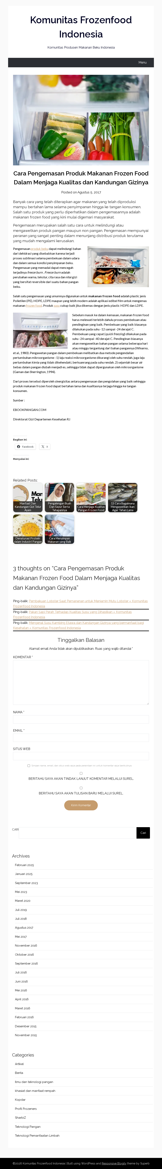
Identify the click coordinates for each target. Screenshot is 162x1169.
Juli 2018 (21, 919)
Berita (19, 1073)
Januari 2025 (23, 874)
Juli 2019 (21, 910)
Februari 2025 (24, 865)
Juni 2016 (21, 981)
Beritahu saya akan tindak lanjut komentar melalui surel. (81, 779)
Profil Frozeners (26, 1109)
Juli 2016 (21, 972)
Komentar (23, 657)
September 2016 (26, 963)
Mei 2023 (21, 892)
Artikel (19, 1064)
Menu (142, 62)
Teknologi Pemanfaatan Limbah (37, 1135)
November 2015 (26, 1035)
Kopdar (20, 1100)
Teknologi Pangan (27, 1127)
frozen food (34, 305)
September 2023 (26, 883)
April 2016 (22, 999)
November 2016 (26, 945)
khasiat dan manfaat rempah (35, 1091)
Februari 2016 (24, 1017)
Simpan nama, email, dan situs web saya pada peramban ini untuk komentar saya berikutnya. (81, 765)
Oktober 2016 (24, 954)
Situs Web (21, 749)
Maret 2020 (22, 901)
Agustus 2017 (24, 927)
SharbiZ (20, 1117)
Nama (18, 712)
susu (57, 305)
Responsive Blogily (114, 1163)
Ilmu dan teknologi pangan (34, 1082)
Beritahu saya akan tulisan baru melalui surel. (81, 793)
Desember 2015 (25, 1026)
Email (18, 730)
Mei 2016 (21, 990)
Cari (15, 829)
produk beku (39, 248)
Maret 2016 (22, 1008)
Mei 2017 (21, 936)
